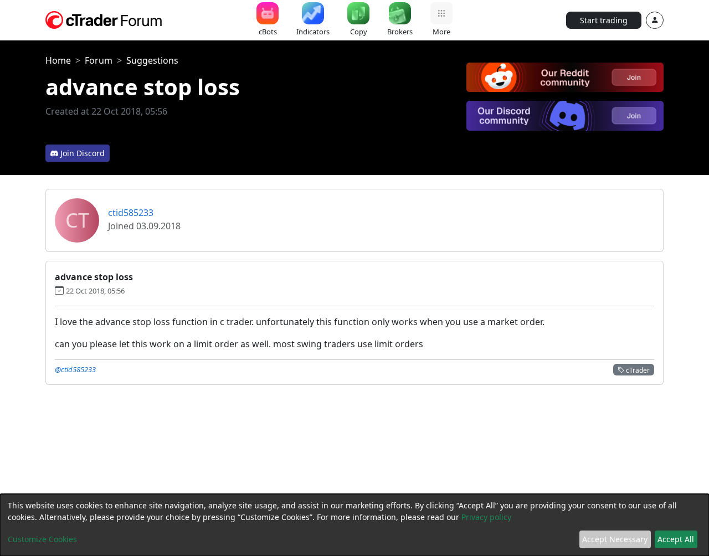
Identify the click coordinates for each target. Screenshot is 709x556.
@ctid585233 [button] (75, 369)
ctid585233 (130, 213)
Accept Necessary (615, 539)
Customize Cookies (42, 539)
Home (58, 60)
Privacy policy (486, 517)
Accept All (675, 539)
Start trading (604, 20)
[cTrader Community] (104, 19)
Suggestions (152, 60)
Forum (98, 60)
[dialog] (354, 525)
